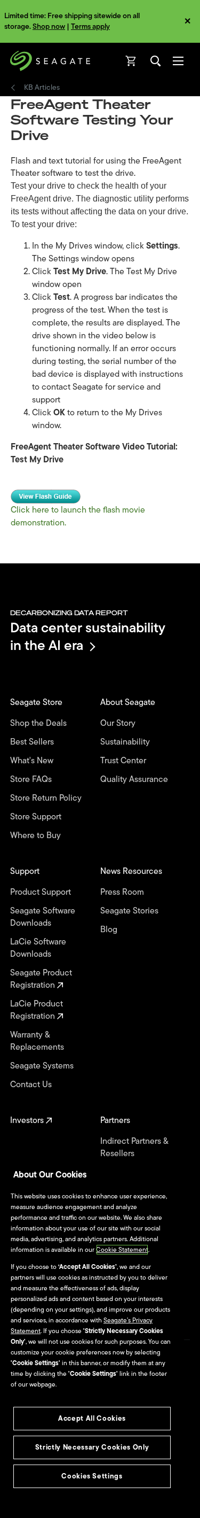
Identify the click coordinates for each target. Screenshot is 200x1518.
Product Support (41, 892)
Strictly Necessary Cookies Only (92, 1447)
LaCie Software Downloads (38, 948)
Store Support (36, 817)
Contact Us (32, 1085)
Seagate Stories (130, 911)
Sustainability (126, 742)
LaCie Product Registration (36, 1010)
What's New (32, 761)
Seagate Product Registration (41, 979)
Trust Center (124, 761)
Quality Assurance (135, 779)
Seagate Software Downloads (42, 917)
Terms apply (90, 26)
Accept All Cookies (92, 1418)
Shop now (49, 26)
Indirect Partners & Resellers (134, 1147)
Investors (28, 1120)
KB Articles (42, 87)
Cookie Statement (122, 1249)
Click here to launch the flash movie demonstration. (78, 516)
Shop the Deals (40, 723)
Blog (109, 930)
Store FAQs (32, 779)
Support (26, 871)
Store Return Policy (47, 798)
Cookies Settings (92, 1476)
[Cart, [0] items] (131, 61)
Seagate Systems (43, 1066)
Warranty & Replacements (38, 1041)
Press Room (123, 892)
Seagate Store (37, 702)
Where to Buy (36, 836)
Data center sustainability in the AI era (87, 636)
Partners (116, 1120)
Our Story (119, 723)
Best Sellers (33, 742)
